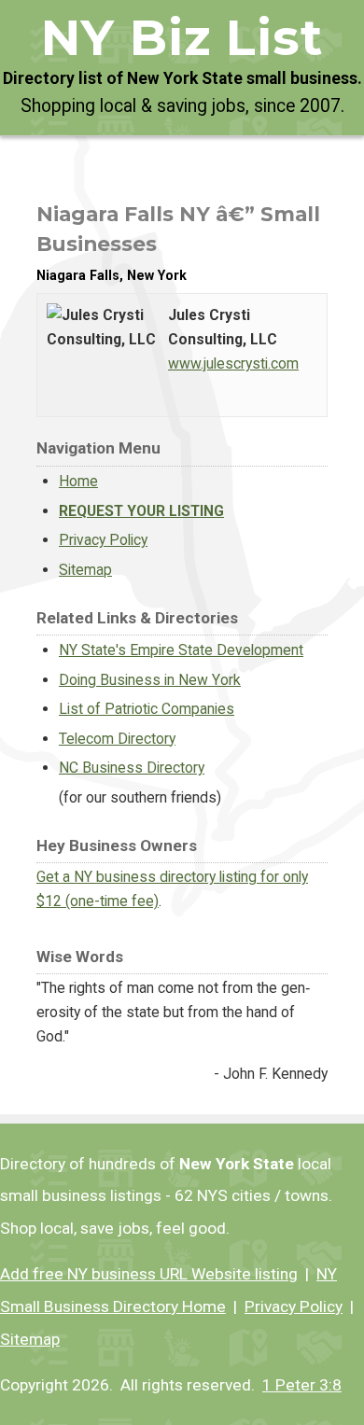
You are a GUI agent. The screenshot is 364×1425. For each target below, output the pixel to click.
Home (78, 481)
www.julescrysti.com (233, 363)
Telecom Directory (117, 738)
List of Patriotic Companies (146, 709)
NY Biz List (182, 37)
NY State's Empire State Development (181, 650)
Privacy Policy (103, 540)
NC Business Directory (131, 767)
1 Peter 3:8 (302, 1385)
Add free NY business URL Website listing (149, 1273)
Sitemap (85, 570)
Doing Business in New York (150, 680)
